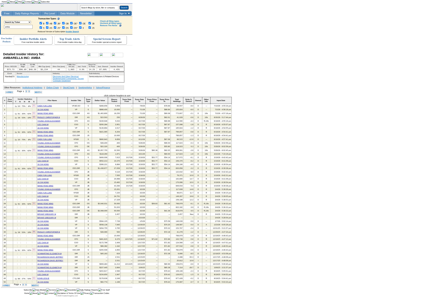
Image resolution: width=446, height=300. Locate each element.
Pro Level (49, 13)
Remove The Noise (108, 25)
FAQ (20, 2)
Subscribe (45, 2)
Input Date (221, 100)
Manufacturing (23, 76)
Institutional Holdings (32, 87)
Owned (198, 100)
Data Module (67, 13)
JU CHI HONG (43, 109)
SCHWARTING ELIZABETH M (49, 254)
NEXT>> (38, 92)
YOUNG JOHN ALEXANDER (48, 121)
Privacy (86, 293)
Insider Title (76, 100)
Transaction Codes (101, 293)
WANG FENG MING (45, 113)
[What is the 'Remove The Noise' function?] (120, 26)
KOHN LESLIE (43, 278)
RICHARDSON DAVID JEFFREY (50, 257)
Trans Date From (126, 100)
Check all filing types (109, 21)
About (12, 2)
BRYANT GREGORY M (46, 214)
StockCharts (68, 87)
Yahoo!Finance (103, 87)
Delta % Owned (188, 100)
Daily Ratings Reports (27, 13)
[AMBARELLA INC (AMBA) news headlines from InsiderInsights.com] (93, 56)
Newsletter (86, 13)
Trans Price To (164, 100)
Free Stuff (105, 290)
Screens (52, 290)
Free (6, 13)
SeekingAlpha (85, 87)
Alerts (61, 290)
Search (124, 7)
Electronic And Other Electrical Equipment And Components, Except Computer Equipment (68, 78)
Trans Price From (152, 100)
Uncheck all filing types (110, 23)
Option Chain (52, 87)
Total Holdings (177, 100)
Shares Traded (114, 100)
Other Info (206, 100)
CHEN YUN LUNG (44, 106)
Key (36, 2)
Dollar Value (100, 100)
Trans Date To (139, 100)
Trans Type (88, 100)
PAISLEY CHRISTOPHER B (48, 117)
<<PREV (9, 92)
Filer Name (52, 100)
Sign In (123, 13)
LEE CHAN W (42, 124)
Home (4, 2)
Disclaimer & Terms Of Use (68, 293)
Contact (28, 2)
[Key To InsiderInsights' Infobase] (58, 19)
